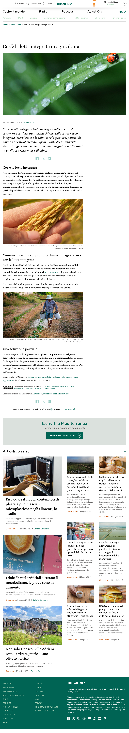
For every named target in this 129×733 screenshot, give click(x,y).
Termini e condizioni (44, 711)
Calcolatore (9, 715)
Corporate (8, 711)
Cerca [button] (49, 3)
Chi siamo (39, 691)
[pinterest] (78, 718)
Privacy (38, 703)
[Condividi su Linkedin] (49, 158)
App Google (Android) (13, 695)
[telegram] (104, 718)
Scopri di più (69, 409)
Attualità (7, 683)
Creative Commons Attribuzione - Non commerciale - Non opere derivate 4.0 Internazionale (44, 388)
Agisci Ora (94, 12)
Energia (33, 18)
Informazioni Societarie (46, 707)
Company (39, 683)
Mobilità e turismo (80, 18)
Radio (43, 12)
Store (21, 3)
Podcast (67, 12)
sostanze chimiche (61, 393)
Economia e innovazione (54, 18)
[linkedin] (99, 718)
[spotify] (84, 718)
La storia (39, 695)
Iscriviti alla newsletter (62, 435)
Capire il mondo (14, 12)
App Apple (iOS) (10, 691)
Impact (121, 12)
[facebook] (68, 718)
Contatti (39, 687)
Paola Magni (28, 122)
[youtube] (89, 718)
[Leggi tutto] (124, 451)
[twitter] (73, 718)
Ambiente (7, 18)
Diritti (20, 18)
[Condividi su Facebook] (37, 158)
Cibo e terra (99, 18)
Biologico (47, 393)
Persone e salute (119, 18)
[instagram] (94, 718)
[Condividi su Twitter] (43, 158)
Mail (37, 699)
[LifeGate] (64, 3)
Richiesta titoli (10, 707)
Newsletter (35, 3)
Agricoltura (37, 393)
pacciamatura (51, 272)
